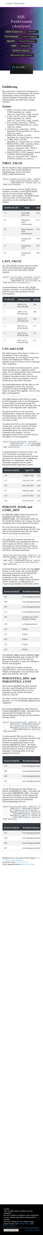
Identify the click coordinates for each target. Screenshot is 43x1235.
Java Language (30, 36)
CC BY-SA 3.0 (22, 862)
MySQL (11, 41)
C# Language (11, 36)
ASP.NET (32, 32)
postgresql (26, 46)
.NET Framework (14, 32)
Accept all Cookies (11, 1230)
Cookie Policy (24, 1224)
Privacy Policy (9, 1226)
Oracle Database (28, 41)
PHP (14, 46)
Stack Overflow (28, 864)
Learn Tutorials (15, 3)
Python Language (21, 50)
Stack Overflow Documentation (21, 859)
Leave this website (31, 1230)
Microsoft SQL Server (21, 55)
